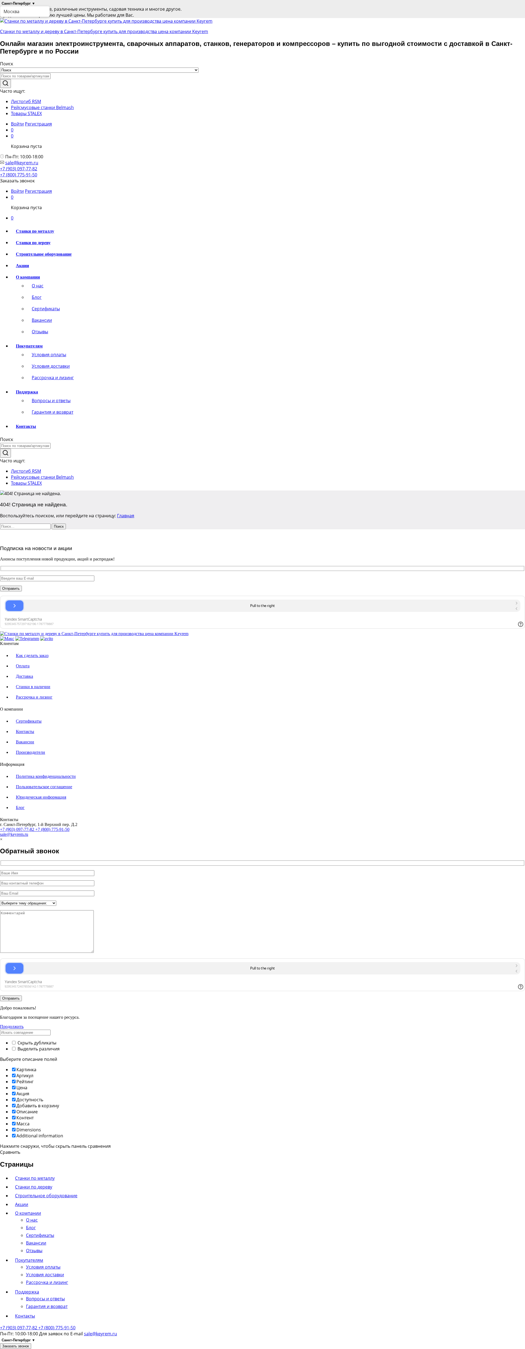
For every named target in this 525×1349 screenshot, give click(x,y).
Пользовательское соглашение (44, 786)
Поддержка (27, 1292)
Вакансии (42, 320)
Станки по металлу (35, 231)
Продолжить (12, 1026)
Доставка (24, 676)
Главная (125, 516)
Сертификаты (46, 309)
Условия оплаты (49, 355)
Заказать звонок (15, 1346)
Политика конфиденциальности (46, 776)
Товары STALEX (26, 113)
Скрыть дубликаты (36, 1043)
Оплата (23, 666)
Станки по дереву (33, 242)
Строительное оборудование (44, 254)
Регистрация (38, 124)
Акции (22, 265)
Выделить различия (38, 1049)
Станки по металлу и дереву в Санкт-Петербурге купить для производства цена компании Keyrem (104, 31)
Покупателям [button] (29, 346)
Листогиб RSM (26, 101)
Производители (30, 752)
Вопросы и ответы (51, 401)
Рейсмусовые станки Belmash (42, 107)
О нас (37, 286)
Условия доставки (51, 366)
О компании (28, 1213)
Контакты (26, 426)
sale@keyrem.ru (21, 163)
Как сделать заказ (32, 655)
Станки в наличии (33, 686)
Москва (11, 11)
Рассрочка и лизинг (53, 378)
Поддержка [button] (27, 392)
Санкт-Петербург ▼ (18, 3)
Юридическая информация (41, 797)
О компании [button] (28, 277)
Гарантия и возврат (52, 412)
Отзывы (40, 332)
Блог (37, 297)
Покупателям (29, 1260)
